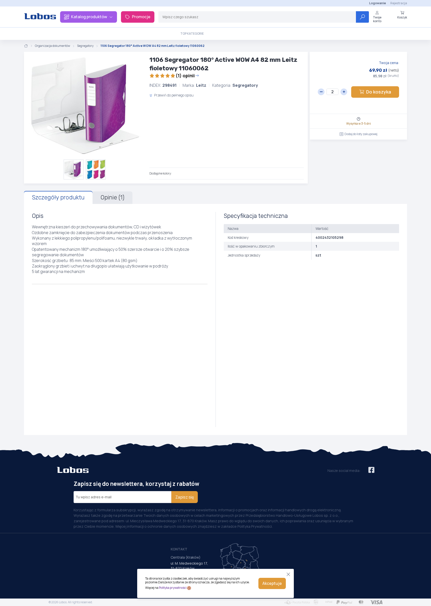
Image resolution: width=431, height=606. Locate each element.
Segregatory (85, 46)
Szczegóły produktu (58, 197)
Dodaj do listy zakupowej (360, 134)
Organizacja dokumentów (52, 46)
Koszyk (402, 17)
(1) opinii (185, 76)
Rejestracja (398, 3)
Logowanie (377, 3)
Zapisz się (184, 497)
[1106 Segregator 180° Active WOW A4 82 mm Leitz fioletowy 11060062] (84, 106)
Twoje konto (377, 19)
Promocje (141, 16)
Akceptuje (272, 583)
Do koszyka (378, 92)
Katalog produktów (89, 16)
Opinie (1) (112, 197)
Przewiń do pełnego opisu (173, 95)
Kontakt (179, 549)
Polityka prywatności (173, 588)
